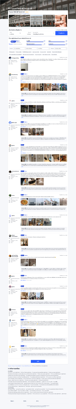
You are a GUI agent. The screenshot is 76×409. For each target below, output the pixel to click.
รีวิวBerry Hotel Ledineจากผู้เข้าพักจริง (43, 373)
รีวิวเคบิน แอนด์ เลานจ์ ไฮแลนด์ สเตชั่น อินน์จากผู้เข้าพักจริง (51, 378)
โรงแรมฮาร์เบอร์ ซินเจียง (34, 384)
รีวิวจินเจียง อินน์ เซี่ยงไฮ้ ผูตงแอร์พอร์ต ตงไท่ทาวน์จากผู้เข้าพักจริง (18, 392)
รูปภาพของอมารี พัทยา (11, 389)
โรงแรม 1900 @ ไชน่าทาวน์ (26, 365)
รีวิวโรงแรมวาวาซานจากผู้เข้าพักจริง (14, 372)
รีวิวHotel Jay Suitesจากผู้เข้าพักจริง (54, 372)
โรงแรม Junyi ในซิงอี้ (45, 390)
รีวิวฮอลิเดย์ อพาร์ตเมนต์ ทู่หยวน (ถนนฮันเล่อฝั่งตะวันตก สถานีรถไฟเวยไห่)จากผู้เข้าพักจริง (22, 373)
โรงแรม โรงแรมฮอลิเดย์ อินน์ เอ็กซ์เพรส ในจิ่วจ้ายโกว (54, 389)
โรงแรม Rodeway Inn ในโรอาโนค (35, 390)
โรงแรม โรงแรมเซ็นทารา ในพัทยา (23, 390)
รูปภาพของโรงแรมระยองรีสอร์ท (40, 389)
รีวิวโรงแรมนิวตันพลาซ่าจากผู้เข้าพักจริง (34, 381)
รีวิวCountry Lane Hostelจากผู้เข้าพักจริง (31, 380)
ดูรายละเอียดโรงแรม (25, 13)
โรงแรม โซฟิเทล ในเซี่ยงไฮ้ (12, 390)
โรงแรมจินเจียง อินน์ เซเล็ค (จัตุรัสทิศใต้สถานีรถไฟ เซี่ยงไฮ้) (48, 384)
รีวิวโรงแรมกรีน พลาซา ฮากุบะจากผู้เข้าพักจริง (40, 393)
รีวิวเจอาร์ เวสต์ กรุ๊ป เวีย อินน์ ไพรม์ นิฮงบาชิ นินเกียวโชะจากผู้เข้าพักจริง (41, 392)
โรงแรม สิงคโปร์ (18, 365)
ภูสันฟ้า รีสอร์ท (64, 393)
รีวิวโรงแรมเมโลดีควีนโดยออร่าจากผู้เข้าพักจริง (58, 373)
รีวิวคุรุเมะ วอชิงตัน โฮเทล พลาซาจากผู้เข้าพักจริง (16, 380)
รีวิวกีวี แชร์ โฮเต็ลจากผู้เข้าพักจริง (26, 372)
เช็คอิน (11, 32)
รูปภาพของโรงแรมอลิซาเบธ (20, 389)
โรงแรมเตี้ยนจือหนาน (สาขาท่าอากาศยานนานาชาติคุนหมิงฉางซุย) (19, 384)
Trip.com (9, 365)
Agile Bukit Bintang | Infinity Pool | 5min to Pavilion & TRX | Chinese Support (37, 383)
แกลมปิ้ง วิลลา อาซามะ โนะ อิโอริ (47, 381)
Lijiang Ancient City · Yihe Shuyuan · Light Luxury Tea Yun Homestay (30, 386)
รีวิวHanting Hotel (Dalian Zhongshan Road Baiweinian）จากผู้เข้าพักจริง (20, 393)
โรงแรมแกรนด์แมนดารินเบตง (13, 386)
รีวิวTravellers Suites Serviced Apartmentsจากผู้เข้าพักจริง (17, 381)
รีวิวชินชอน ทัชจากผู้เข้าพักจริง (43, 380)
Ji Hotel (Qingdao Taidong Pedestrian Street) (15, 383)
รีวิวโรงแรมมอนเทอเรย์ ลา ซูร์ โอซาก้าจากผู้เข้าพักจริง (32, 378)
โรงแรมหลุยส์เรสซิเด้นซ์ (54, 383)
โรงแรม (13, 365)
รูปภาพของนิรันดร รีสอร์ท (30, 389)
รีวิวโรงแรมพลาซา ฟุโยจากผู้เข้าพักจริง (54, 393)
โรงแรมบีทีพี (55, 381)
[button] (68, 2)
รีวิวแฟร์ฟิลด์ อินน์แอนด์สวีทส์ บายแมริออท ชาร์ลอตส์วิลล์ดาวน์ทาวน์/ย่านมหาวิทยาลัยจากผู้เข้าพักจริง (42, 375)
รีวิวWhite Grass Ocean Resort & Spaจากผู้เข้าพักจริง (16, 375)
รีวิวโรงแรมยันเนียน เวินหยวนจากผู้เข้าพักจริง (15, 378)
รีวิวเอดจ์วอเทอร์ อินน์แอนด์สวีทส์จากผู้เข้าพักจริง (40, 372)
